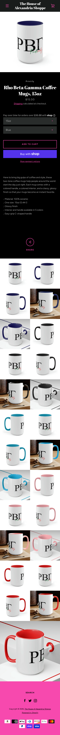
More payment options (30, 161)
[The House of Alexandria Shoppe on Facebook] (24, 700)
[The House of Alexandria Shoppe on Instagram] (35, 700)
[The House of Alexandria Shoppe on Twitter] (30, 700)
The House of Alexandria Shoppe (30, 6)
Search (30, 693)
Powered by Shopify (30, 712)
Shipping (18, 103)
